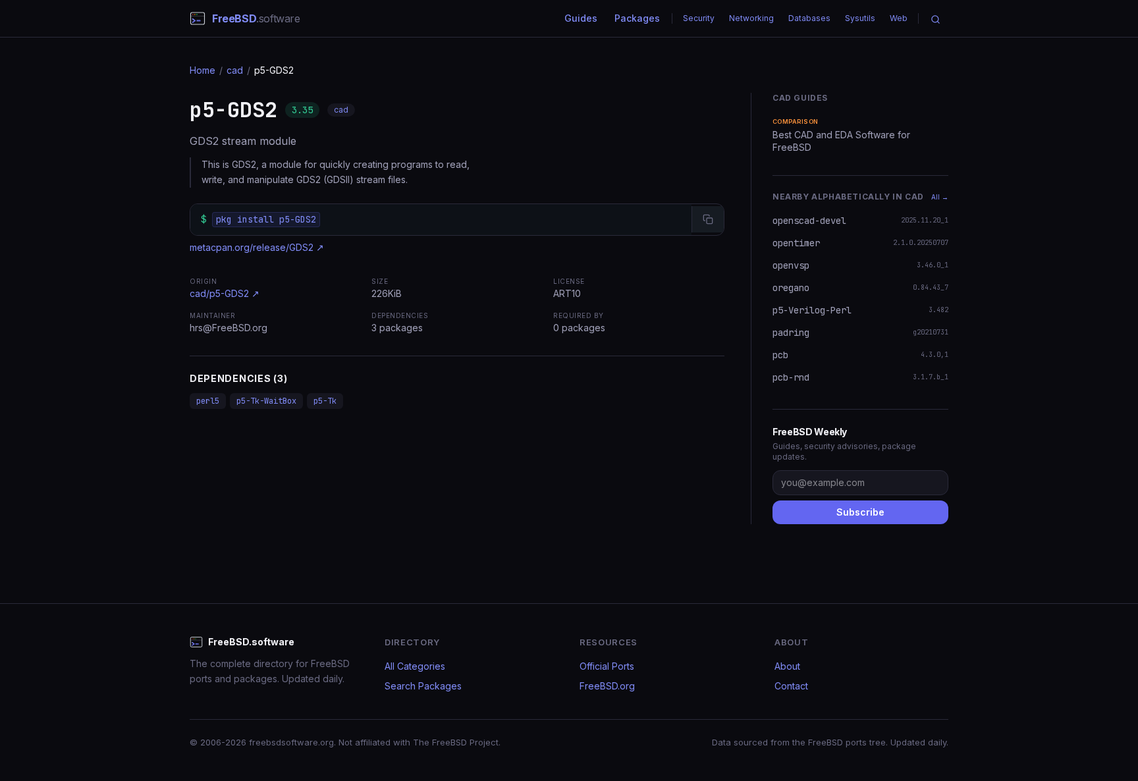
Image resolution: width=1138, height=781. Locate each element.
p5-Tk (325, 401)
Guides (580, 18)
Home (202, 70)
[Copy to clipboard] (707, 219)
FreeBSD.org (607, 685)
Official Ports (607, 666)
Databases (809, 18)
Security (699, 18)
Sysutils (860, 18)
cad (235, 70)
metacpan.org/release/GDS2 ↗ (257, 247)
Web (899, 18)
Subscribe (860, 512)
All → (939, 197)
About (787, 666)
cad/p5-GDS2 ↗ (224, 293)
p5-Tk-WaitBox (266, 401)
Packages (637, 18)
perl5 (207, 401)
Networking (751, 18)
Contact (791, 685)
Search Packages (423, 685)
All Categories (415, 666)
